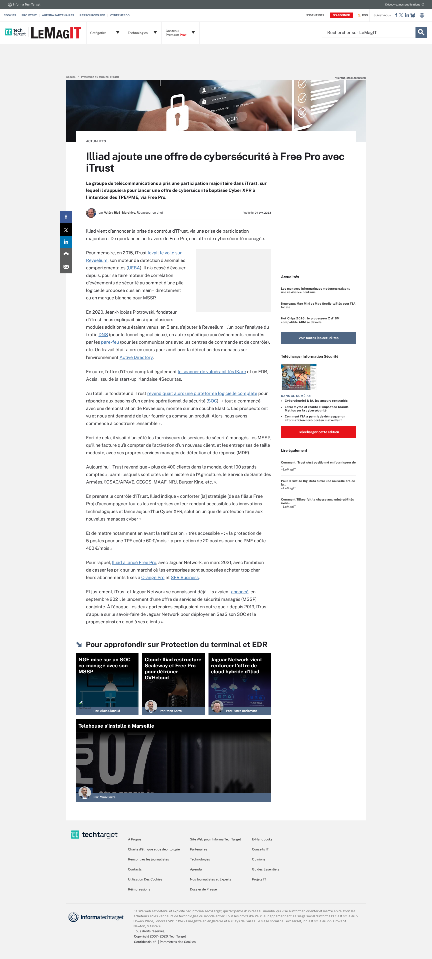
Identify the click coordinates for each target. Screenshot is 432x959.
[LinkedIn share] (66, 242)
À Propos (135, 839)
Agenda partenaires (58, 15)
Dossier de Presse (203, 889)
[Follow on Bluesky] (412, 15)
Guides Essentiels (265, 869)
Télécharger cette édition (318, 432)
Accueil (71, 76)
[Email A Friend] (66, 267)
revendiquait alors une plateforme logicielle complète (202, 393)
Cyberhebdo (120, 15)
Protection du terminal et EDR (100, 76)
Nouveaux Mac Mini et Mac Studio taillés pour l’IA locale (318, 305)
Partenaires (198, 849)
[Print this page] (66, 254)
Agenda (196, 869)
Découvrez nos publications (402, 4)
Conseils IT (260, 849)
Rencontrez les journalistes (148, 859)
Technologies (200, 859)
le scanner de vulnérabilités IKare (212, 371)
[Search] (421, 32)
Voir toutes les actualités (318, 338)
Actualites (96, 141)
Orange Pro (152, 577)
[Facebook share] (66, 217)
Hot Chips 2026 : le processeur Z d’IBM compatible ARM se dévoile (310, 320)
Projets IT (29, 15)
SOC (212, 400)
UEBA (134, 267)
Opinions (259, 859)
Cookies (10, 15)
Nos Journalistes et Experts (210, 879)
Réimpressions (139, 889)
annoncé (239, 591)
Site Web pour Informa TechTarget (215, 839)
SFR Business (185, 577)
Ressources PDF (92, 15)
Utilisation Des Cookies (145, 879)
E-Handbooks (262, 839)
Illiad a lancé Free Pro (134, 562)
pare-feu (110, 342)
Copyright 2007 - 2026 (151, 936)
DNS (103, 334)
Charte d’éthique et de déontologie (154, 849)
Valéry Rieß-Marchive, (120, 212)
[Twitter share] (66, 229)
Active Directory (136, 357)
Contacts (135, 869)
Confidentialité (145, 942)
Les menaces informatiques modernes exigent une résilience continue (315, 290)
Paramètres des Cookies (178, 942)
